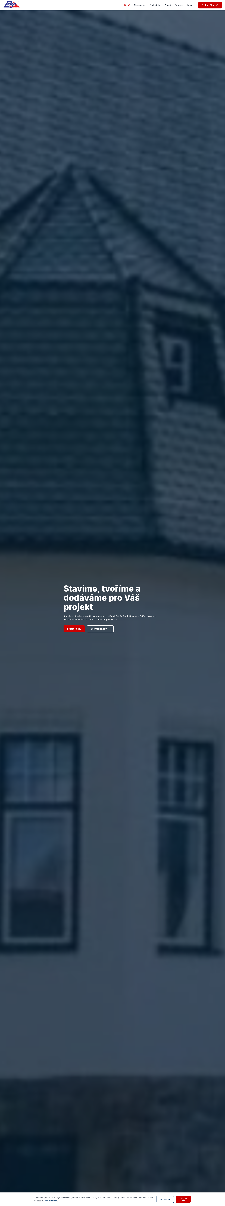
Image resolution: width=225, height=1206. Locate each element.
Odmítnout (165, 1199)
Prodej (168, 5)
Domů (127, 5)
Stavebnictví (140, 5)
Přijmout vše (183, 1199)
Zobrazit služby (99, 628)
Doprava (179, 5)
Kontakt (190, 5)
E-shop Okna (208, 5)
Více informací (50, 1200)
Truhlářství (155, 5)
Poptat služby (74, 628)
